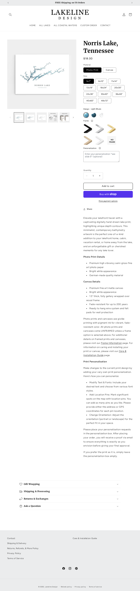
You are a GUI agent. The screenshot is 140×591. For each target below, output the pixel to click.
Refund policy (66, 587)
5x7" (88, 81)
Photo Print (92, 70)
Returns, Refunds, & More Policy (23, 548)
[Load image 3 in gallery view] (42, 117)
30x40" (104, 94)
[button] (10, 14)
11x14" (114, 81)
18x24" (103, 87)
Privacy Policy (14, 553)
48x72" (104, 100)
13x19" (89, 87)
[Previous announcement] (8, 2)
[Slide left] (10, 117)
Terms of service (95, 587)
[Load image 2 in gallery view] (30, 117)
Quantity (87, 170)
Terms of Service (15, 558)
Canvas (109, 70)
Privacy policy (80, 587)
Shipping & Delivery (16, 543)
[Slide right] (73, 117)
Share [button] (89, 209)
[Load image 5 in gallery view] (65, 117)
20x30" (118, 87)
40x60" (90, 100)
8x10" (101, 81)
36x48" (119, 94)
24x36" (89, 94)
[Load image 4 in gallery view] (53, 117)
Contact (11, 538)
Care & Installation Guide (85, 538)
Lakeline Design (51, 587)
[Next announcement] (132, 2)
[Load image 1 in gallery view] (19, 117)
